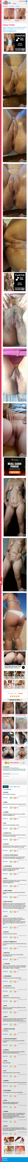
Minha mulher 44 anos (7, 744)
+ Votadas (11, 6)
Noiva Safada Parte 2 (20, 729)
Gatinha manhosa (19, 744)
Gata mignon (5, 714)
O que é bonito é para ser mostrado (20, 20)
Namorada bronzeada (20, 714)
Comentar (20, 693)
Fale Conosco (5, 1160)
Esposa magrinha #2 (7, 729)
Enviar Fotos (22, 1)
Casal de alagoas (7, 19)
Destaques (5, 6)
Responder (5, 797)
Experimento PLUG (19, 759)
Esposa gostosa (5, 759)
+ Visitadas (17, 6)
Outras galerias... (14, 762)
